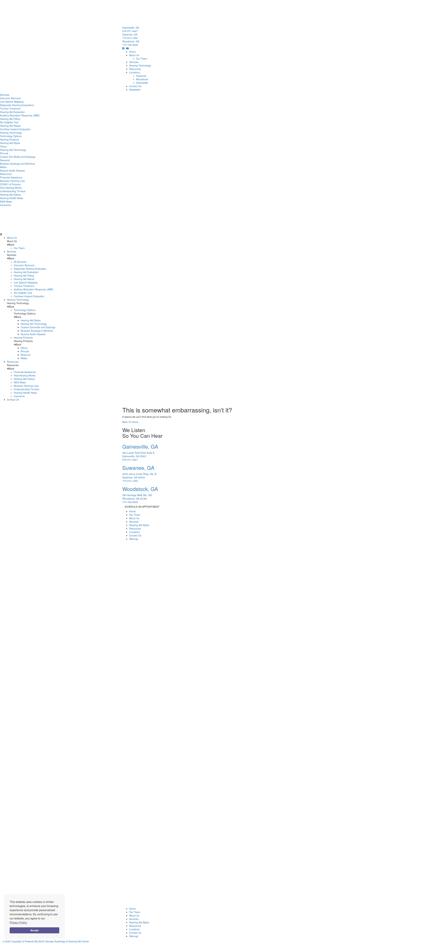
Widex (3, 167)
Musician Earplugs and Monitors (17, 163)
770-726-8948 (130, 44)
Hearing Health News (11, 198)
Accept (34, 930)
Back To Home (130, 422)
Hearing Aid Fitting (10, 119)
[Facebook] (124, 48)
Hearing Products (9, 139)
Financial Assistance (11, 177)
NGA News (6, 201)
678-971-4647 (130, 31)
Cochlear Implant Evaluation (15, 129)
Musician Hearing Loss (12, 181)
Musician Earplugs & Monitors (37, 330)
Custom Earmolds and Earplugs (38, 327)
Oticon (3, 146)
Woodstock (142, 79)
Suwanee (141, 75)
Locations (134, 72)
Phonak (4, 153)
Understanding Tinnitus (12, 191)
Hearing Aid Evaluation (12, 112)
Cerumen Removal (10, 98)
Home (132, 51)
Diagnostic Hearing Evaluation (30, 268)
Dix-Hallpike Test (9, 122)
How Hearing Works (11, 187)
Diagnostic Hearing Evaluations (17, 105)
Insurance (5, 205)
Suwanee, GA (129, 34)
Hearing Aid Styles (10, 143)
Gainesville (142, 82)
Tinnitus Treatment (10, 108)
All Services (20, 261)
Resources (135, 69)
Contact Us (135, 86)
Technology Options (11, 136)
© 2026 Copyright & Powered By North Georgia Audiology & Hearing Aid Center (46, 941)
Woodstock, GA (130, 41)
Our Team (141, 58)
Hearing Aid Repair (10, 125)
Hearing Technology (140, 65)
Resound (5, 160)
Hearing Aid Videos (10, 194)
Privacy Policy (18, 922)
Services (134, 62)
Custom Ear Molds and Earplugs (17, 156)
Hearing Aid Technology (13, 150)
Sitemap (133, 539)
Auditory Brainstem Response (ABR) (20, 115)
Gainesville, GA (130, 27)
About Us (134, 55)
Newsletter (135, 89)
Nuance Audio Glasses (12, 170)
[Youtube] (128, 48)
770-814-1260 (130, 38)
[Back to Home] (220, 13)
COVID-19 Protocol (10, 184)
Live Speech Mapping (12, 101)
